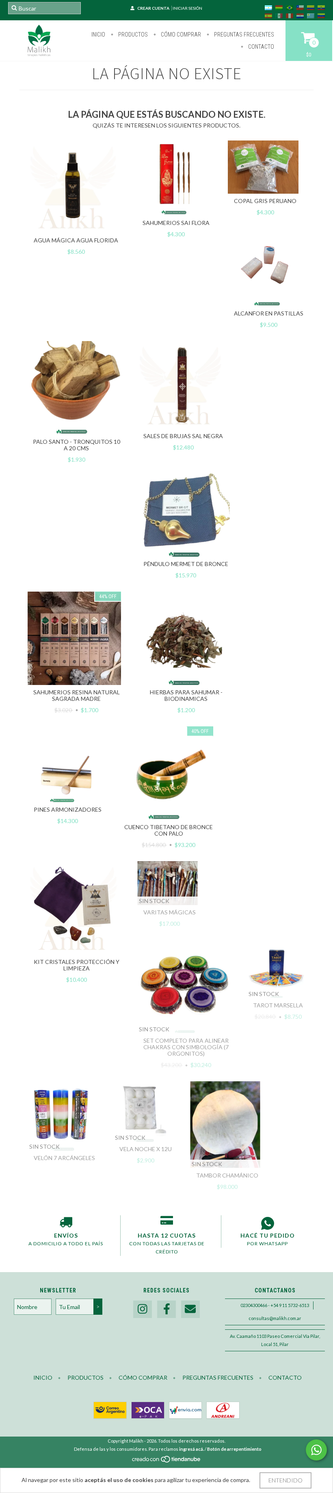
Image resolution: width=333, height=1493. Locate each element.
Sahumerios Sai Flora (176, 222)
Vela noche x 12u (145, 1148)
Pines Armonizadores (68, 809)
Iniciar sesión (187, 8)
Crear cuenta (153, 8)
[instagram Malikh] (142, 1309)
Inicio (98, 34)
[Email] (190, 1309)
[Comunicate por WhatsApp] (316, 1450)
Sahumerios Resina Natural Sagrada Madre (76, 695)
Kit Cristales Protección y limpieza (76, 965)
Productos (132, 34)
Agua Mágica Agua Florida (76, 240)
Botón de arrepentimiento (234, 1449)
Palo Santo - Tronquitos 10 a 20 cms (76, 445)
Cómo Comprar (180, 34)
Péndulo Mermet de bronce (185, 563)
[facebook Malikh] (166, 1309)
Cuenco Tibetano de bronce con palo (168, 830)
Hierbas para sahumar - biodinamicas (186, 695)
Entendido (285, 1480)
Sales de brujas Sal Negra (183, 435)
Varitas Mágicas (169, 912)
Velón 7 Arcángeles (64, 1157)
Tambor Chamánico (227, 1175)
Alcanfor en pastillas (268, 313)
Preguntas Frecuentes (243, 34)
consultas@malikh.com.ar (275, 1318)
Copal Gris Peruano (265, 200)
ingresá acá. (191, 1449)
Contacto (260, 46)
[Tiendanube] (166, 1461)
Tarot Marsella (278, 1005)
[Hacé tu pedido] (267, 1223)
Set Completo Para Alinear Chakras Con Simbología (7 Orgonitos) (186, 1047)
